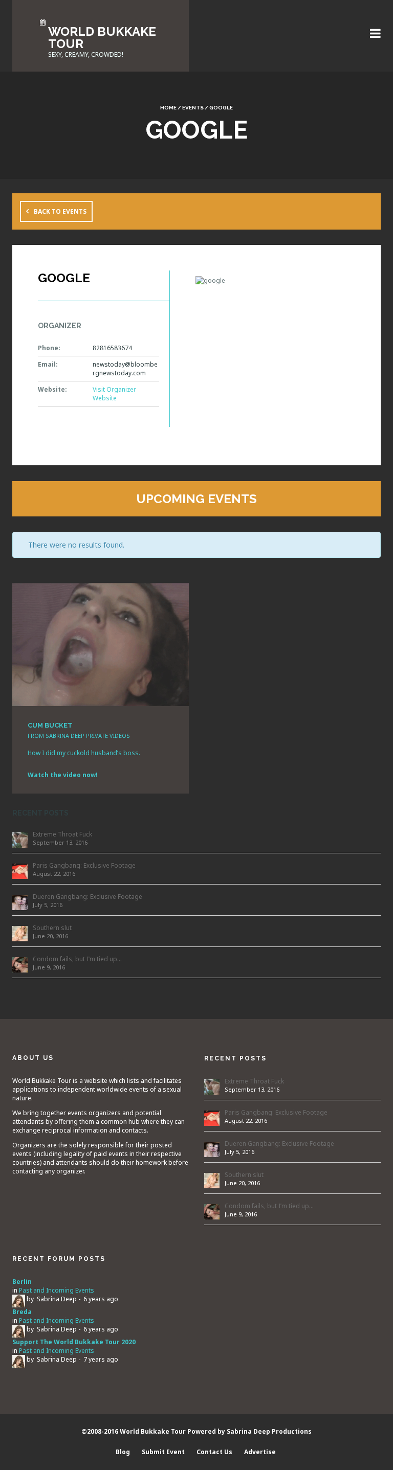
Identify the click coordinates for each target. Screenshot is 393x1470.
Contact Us (214, 1452)
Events (193, 107)
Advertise (260, 1452)
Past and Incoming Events (56, 1290)
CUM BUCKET (50, 725)
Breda (22, 1311)
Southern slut (52, 927)
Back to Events (60, 211)
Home (168, 107)
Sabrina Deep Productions (269, 1431)
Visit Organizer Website (114, 393)
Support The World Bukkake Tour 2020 (74, 1342)
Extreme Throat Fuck (62, 834)
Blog (123, 1452)
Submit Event (163, 1452)
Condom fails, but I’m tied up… (77, 959)
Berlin (22, 1281)
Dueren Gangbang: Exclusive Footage (87, 896)
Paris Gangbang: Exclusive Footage (84, 865)
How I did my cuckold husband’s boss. (84, 753)
